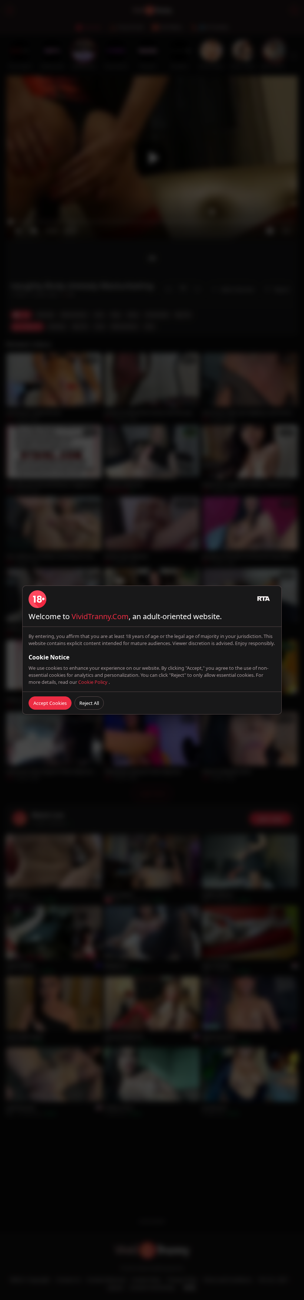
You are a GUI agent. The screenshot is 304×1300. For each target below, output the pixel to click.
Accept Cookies (50, 703)
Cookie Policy (93, 682)
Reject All (89, 703)
